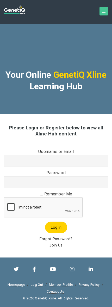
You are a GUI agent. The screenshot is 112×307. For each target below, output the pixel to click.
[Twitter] (16, 270)
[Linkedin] (91, 270)
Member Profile (61, 285)
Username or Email (56, 151)
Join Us (56, 245)
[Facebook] (34, 270)
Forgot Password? (56, 239)
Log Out (37, 285)
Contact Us (55, 291)
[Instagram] (72, 270)
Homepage (16, 285)
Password (56, 172)
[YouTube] (53, 270)
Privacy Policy (89, 285)
